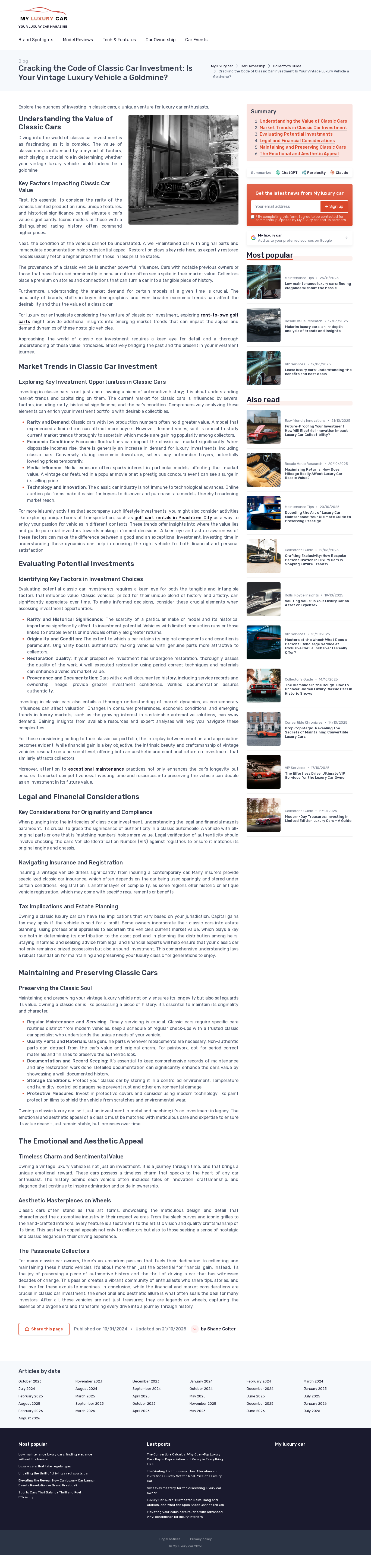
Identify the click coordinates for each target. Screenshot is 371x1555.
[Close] (284, 764)
